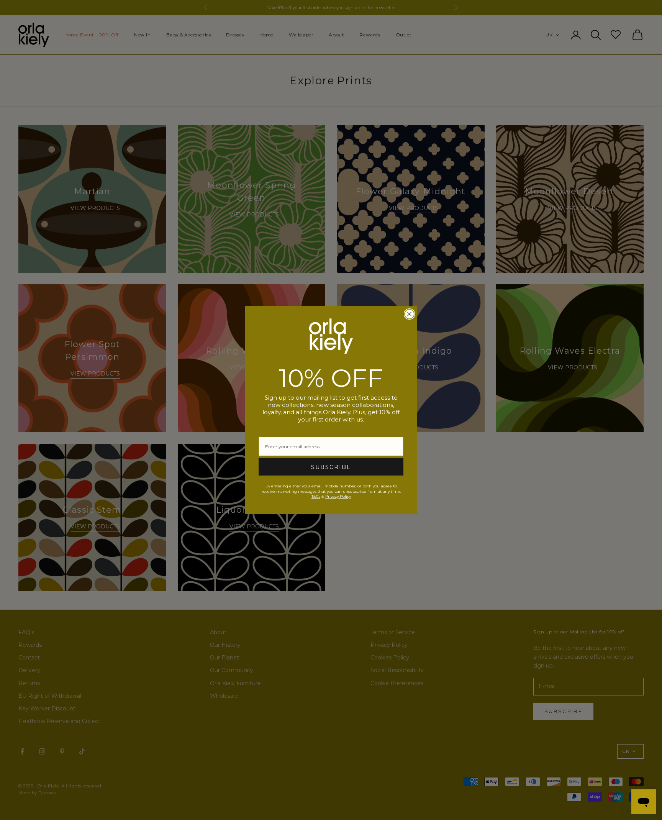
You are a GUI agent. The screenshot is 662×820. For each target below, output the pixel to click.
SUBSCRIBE (331, 467)
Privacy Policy (338, 496)
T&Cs (315, 496)
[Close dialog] (409, 314)
